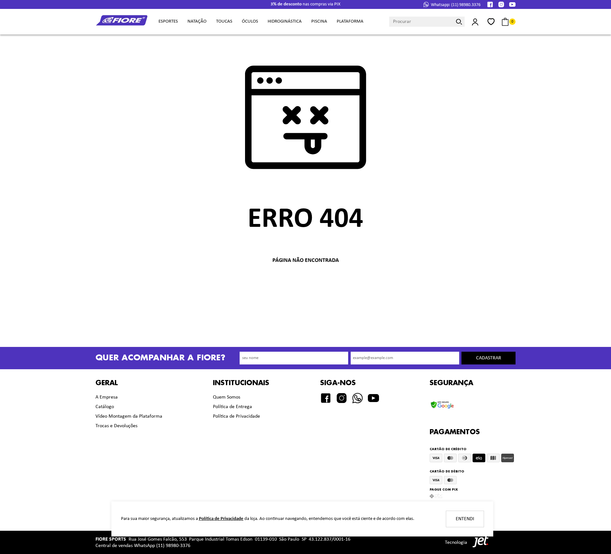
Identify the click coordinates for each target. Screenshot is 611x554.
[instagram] (501, 4)
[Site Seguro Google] (451, 403)
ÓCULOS (250, 21)
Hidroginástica (285, 21)
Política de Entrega (232, 406)
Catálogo (104, 406)
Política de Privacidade (236, 416)
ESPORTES (168, 21)
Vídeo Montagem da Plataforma (128, 416)
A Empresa (106, 397)
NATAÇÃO (197, 21)
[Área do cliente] (475, 21)
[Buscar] (459, 21)
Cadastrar (488, 358)
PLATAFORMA (350, 21)
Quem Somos (226, 397)
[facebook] (490, 4)
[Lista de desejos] (491, 21)
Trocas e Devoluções (116, 425)
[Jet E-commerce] (478, 542)
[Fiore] (122, 21)
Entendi (465, 519)
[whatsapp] (357, 398)
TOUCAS (224, 21)
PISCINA (319, 21)
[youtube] (512, 4)
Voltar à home (305, 281)
